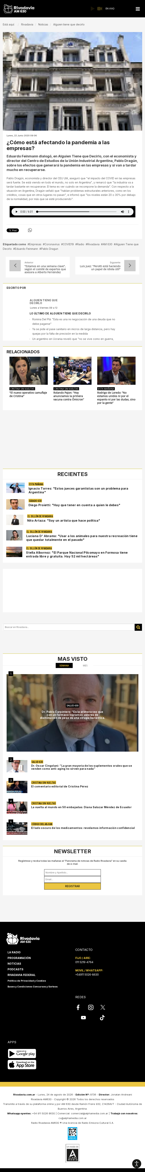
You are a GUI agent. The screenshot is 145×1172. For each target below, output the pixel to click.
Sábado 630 (35, 500)
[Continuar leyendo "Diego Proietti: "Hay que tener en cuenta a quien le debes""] (15, 504)
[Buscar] (138, 627)
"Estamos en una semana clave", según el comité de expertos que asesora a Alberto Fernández (45, 269)
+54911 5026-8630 (87, 974)
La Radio (14, 952)
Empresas (35, 244)
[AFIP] (72, 1133)
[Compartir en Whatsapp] (30, 230)
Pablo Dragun (49, 248)
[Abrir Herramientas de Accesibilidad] (136, 1163)
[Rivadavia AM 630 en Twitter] (105, 1007)
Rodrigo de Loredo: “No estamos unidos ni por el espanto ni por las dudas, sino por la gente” (116, 398)
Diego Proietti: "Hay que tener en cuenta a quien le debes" (74, 505)
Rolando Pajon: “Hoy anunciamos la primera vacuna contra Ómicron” (68, 396)
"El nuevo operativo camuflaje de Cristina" (28, 394)
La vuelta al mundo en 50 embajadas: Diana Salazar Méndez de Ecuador (81, 807)
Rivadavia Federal (21, 975)
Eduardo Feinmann (26, 248)
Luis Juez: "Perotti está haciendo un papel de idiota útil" (100, 268)
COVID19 (68, 244)
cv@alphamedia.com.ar (73, 1118)
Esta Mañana (106, 388)
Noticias (14, 963)
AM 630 (107, 244)
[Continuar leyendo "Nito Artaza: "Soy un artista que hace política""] (14, 520)
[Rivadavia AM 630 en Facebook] (80, 1007)
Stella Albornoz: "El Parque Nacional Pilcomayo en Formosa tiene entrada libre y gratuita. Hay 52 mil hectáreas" (77, 554)
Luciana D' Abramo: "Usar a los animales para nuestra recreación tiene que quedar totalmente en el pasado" (81, 538)
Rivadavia (93, 244)
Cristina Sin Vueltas (22, 388)
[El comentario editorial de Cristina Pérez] (17, 787)
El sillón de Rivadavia (40, 516)
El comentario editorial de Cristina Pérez (59, 786)
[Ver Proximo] (130, 265)
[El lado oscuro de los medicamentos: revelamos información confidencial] (17, 828)
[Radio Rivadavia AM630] (19, 9)
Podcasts (15, 969)
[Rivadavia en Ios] (22, 1064)
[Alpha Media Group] (72, 1153)
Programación (19, 958)
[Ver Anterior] (15, 265)
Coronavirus (52, 244)
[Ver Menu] (137, 9)
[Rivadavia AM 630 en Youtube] (83, 1017)
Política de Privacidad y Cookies (27, 980)
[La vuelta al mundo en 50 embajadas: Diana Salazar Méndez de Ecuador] (17, 808)
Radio (80, 244)
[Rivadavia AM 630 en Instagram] (93, 1007)
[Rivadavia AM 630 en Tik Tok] (102, 1017)
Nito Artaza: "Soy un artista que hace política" (63, 520)
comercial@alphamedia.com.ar (89, 1113)
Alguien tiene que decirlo (44, 302)
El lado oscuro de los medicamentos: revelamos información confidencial (83, 827)
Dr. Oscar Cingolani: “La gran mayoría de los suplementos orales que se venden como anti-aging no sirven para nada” (81, 767)
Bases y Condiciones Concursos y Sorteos (33, 986)
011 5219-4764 (84, 962)
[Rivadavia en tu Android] (22, 1053)
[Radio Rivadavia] (23, 938)
